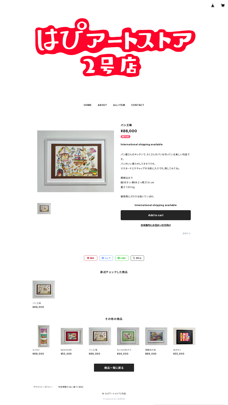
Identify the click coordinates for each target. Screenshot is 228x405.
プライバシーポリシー (43, 387)
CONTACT (137, 105)
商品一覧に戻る (114, 367)
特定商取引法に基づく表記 (70, 387)
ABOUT (102, 105)
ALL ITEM (119, 105)
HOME (88, 105)
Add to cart (155, 215)
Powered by (110, 399)
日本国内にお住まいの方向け (156, 225)
